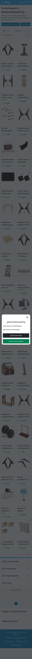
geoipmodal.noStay (16, 335)
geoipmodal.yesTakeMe (16, 341)
